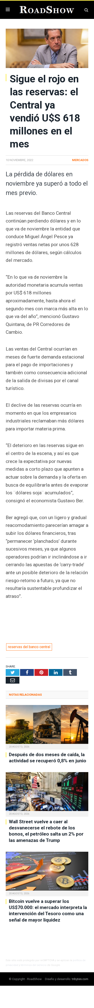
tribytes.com (80, 979)
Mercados (80, 160)
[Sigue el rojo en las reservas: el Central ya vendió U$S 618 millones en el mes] (47, 49)
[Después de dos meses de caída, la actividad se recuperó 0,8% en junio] (47, 726)
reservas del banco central (29, 647)
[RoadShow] (47, 9)
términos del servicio (34, 965)
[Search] (86, 10)
